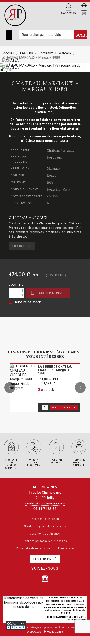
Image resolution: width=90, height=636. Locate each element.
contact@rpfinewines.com (45, 503)
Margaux (53, 168)
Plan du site (66, 548)
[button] (9, 387)
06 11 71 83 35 (45, 509)
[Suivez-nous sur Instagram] (45, 578)
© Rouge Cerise (53, 631)
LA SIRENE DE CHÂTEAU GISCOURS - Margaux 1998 (55, 370)
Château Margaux (60, 150)
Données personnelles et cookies (45, 541)
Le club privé (45, 559)
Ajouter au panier (48, 293)
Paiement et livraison (45, 518)
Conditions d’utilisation (45, 533)
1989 (50, 182)
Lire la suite (21, 246)
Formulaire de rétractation (33, 548)
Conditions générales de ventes (45, 526)
